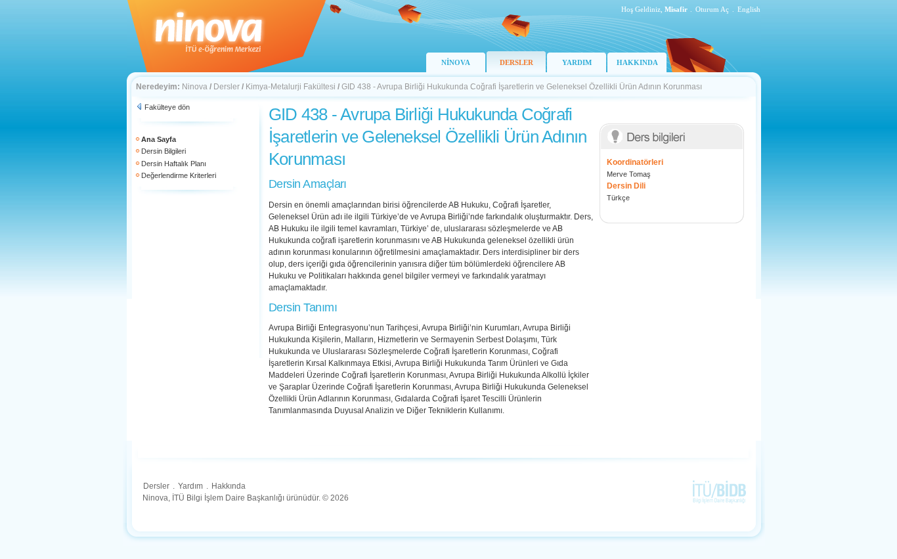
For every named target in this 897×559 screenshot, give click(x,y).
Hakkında (228, 486)
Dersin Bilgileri (163, 151)
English (748, 9)
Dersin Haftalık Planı (173, 164)
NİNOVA (455, 62)
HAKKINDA (637, 62)
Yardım (190, 486)
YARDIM (577, 62)
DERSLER (516, 62)
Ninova (195, 86)
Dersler (226, 86)
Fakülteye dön (167, 107)
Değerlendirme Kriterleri (178, 175)
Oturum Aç (712, 9)
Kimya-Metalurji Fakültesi (291, 86)
